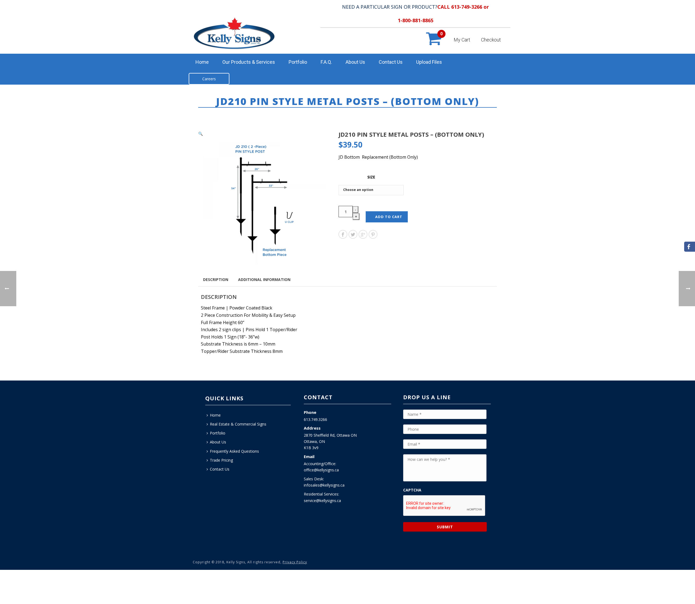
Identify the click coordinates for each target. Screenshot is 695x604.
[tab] (215, 279)
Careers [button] (209, 78)
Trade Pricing (221, 460)
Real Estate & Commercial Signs (238, 424)
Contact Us (391, 62)
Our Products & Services (248, 62)
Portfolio (298, 62)
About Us (355, 62)
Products (398, 112)
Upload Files (429, 62)
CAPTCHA (412, 490)
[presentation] (444, 505)
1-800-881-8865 (415, 20)
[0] (433, 44)
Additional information (264, 279)
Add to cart (388, 216)
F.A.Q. (326, 62)
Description (215, 279)
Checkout (491, 40)
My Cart (462, 40)
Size (371, 177)
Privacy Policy (295, 562)
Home (202, 62)
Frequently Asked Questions (234, 451)
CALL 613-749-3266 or (463, 7)
